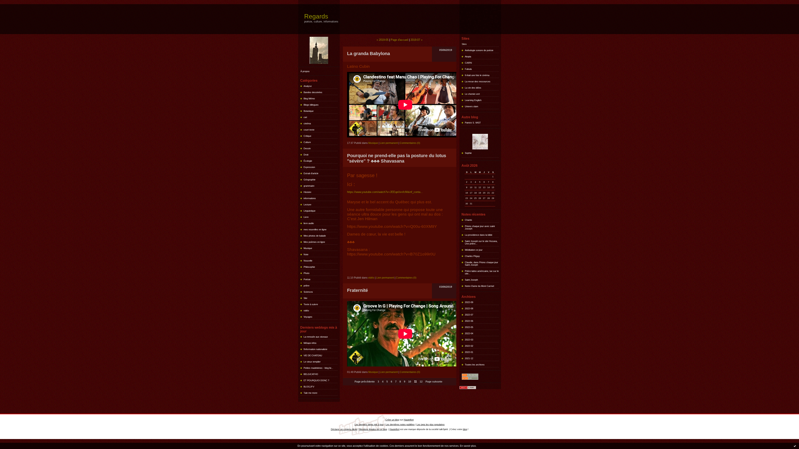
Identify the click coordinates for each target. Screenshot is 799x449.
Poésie (307, 279)
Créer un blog (392, 419)
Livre (306, 217)
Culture (307, 142)
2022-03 (469, 339)
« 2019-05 (382, 39)
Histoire (307, 192)
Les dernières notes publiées (400, 424)
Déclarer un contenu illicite (344, 429)
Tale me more (310, 393)
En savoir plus (468, 445)
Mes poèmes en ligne (314, 242)
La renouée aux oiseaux (316, 337)
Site (305, 298)
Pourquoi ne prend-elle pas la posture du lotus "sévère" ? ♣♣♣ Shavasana (396, 158)
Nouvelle (308, 260)
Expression (309, 167)
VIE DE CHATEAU (313, 355)
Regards (316, 16)
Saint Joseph (471, 280)
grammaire (309, 186)
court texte (309, 129)
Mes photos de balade (315, 235)
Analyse (308, 86)
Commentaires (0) (410, 143)
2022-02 (469, 346)
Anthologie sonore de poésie (479, 50)
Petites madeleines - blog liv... (318, 368)
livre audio (309, 223)
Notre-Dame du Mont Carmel (479, 286)
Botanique (309, 111)
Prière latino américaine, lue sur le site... (482, 272)
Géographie (309, 179)
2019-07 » (416, 39)
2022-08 (469, 308)
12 (421, 381)
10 (409, 381)
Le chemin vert (472, 94)
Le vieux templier (312, 361)
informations (310, 198)
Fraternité (357, 290)
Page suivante (434, 381)
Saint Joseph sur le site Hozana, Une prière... (481, 242)
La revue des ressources (477, 81)
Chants (468, 220)
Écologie (308, 161)
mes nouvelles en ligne (315, 229)
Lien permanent (389, 143)
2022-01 (469, 352)
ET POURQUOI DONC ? (316, 380)
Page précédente (365, 381)
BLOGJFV (309, 386)
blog (465, 429)
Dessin (307, 148)
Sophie (468, 153)
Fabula (468, 69)
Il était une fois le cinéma (477, 75)
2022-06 (469, 321)
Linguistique (309, 211)
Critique (307, 136)
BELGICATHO (311, 374)
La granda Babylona (368, 53)
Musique (308, 248)
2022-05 (469, 327)
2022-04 (469, 333)
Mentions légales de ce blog (373, 429)
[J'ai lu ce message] (795, 446)
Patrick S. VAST (473, 122)
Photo (306, 273)
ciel (305, 117)
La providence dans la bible (478, 235)
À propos (305, 71)
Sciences (308, 292)
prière (306, 285)
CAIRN (468, 63)
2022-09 (469, 302)
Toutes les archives (475, 364)
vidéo (306, 310)
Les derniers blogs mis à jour (369, 424)
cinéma (307, 123)
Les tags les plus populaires (431, 424)
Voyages (308, 317)
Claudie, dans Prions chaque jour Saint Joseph (481, 263)
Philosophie (309, 267)
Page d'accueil (399, 39)
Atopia (468, 56)
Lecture (307, 204)
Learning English (473, 100)
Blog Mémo (309, 98)
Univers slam (471, 106)
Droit (306, 154)
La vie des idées (473, 87)
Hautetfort (409, 419)
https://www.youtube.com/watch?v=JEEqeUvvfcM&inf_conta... (385, 192)
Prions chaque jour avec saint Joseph (480, 227)
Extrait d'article (311, 173)
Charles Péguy (472, 256)
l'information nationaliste (315, 349)
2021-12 (469, 358)
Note (306, 254)
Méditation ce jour (474, 250)
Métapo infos (310, 343)
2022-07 (469, 314)
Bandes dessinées (313, 92)
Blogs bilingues (311, 105)
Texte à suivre (311, 304)
